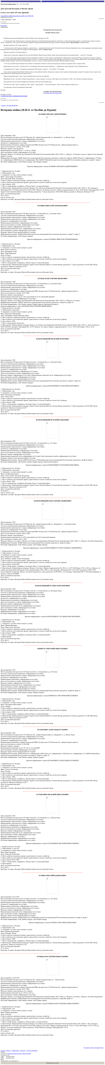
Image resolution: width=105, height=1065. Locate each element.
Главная (3, 16)
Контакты (20, 16)
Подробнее (4, 25)
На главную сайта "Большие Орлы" (94, 1047)
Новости (7, 16)
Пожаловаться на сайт (52, 1063)
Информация (13, 16)
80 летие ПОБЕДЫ (28, 16)
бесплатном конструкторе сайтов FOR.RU (19, 1053)
